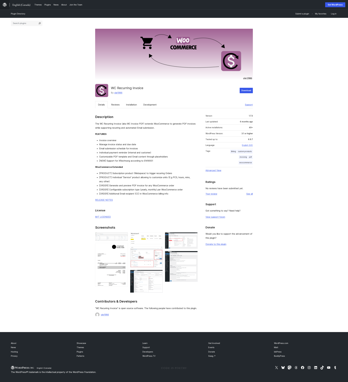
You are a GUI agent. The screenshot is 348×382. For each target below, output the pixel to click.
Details (101, 104)
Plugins (80, 352)
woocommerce (245, 163)
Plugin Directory (18, 14)
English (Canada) (44, 368)
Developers (147, 352)
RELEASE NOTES (104, 200)
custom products (245, 151)
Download (246, 90)
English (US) (247, 145)
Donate (211, 352)
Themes (80, 347)
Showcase (81, 343)
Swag (212, 356)
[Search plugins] (39, 23)
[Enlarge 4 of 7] (159, 250)
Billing (233, 151)
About (13, 343)
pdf (250, 157)
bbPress (278, 352)
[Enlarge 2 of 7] (124, 246)
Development (150, 104)
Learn (144, 343)
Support (249, 104)
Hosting (14, 352)
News (13, 347)
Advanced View (213, 170)
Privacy (14, 356)
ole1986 (118, 92)
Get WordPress (335, 5)
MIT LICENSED (103, 216)
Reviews (115, 104)
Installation (131, 104)
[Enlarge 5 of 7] (159, 273)
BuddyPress (279, 356)
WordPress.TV (148, 356)
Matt (276, 347)
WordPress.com (281, 343)
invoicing (243, 157)
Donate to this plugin (216, 244)
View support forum (215, 217)
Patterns (80, 356)
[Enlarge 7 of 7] (194, 254)
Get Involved (214, 343)
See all (249, 193)
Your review (211, 193)
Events (211, 347)
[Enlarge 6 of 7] (194, 236)
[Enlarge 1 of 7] (124, 236)
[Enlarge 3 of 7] (159, 236)
